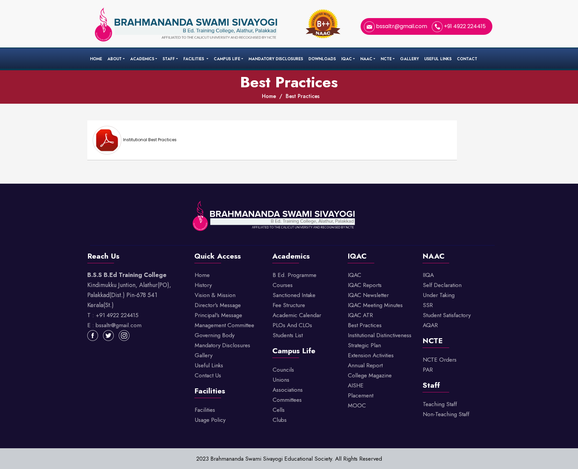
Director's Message (218, 305)
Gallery (409, 59)
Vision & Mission (215, 295)
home (269, 96)
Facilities (194, 59)
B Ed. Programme (294, 275)
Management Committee (224, 325)
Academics (142, 59)
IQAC (346, 59)
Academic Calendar (297, 315)
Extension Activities (371, 355)
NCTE (386, 59)
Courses (283, 285)
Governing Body (214, 335)
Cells (279, 410)
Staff (169, 59)
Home (96, 59)
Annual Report (365, 365)
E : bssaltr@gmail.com (114, 325)
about (114, 59)
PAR (428, 370)
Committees (287, 400)
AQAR (430, 325)
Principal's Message (218, 315)
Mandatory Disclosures (276, 59)
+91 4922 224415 (464, 26)
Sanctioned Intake (294, 295)
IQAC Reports (365, 285)
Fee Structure (289, 305)
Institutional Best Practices (150, 140)
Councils (283, 370)
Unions (281, 380)
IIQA (428, 275)
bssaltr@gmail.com (401, 26)
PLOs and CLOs (292, 325)
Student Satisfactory (447, 315)
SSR (428, 305)
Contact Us (208, 375)
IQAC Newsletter (368, 295)
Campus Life (227, 59)
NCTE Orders (440, 360)
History (203, 285)
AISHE (356, 385)
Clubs (280, 420)
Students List (288, 335)
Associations (288, 390)
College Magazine (370, 375)
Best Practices (302, 96)
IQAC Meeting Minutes (375, 305)
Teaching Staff (440, 404)
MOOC (357, 405)
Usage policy (210, 420)
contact (467, 59)
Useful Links (438, 59)
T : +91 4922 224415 (112, 315)
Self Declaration (442, 285)
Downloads (322, 59)
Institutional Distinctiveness (379, 335)
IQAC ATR (360, 315)
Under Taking (439, 295)
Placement (360, 395)
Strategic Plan (364, 345)
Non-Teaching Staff (446, 414)
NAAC (366, 59)
